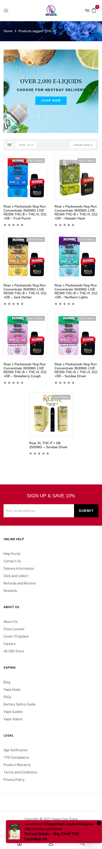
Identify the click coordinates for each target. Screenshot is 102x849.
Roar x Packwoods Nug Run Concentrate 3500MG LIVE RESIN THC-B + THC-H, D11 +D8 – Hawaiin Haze (76, 212)
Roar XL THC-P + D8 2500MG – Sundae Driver (48, 445)
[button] (94, 10)
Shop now (51, 100)
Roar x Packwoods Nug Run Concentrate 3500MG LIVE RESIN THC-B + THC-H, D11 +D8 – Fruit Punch (25, 212)
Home (8, 31)
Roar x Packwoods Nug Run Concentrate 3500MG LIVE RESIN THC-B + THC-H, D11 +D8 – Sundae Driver (76, 370)
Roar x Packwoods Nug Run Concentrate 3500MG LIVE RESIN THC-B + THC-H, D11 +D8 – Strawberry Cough (25, 370)
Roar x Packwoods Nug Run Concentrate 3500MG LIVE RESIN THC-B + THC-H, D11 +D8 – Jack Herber (25, 291)
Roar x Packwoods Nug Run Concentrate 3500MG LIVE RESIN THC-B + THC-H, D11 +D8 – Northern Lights (76, 291)
